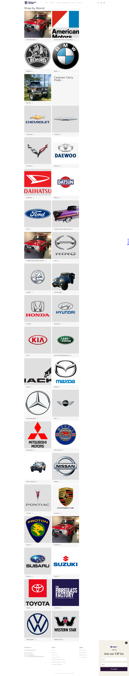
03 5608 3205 (31, 655)
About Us (54, 652)
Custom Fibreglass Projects (58, 659)
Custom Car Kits (55, 657)
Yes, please (114, 669)
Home (53, 650)
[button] (52, 2)
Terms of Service (83, 657)
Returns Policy (82, 652)
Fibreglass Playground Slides (58, 662)
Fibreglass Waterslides (57, 664)
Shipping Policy (83, 655)
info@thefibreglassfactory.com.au (36, 656)
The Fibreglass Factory (62, 673)
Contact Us (54, 655)
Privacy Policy (82, 650)
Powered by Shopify (70, 673)
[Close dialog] (126, 643)
